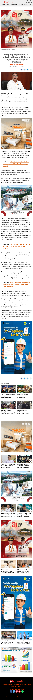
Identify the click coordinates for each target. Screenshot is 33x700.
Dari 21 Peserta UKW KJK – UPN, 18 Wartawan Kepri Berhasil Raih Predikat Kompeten (8, 396)
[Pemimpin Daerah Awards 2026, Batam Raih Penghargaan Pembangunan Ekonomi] (24, 459)
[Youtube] (19, 691)
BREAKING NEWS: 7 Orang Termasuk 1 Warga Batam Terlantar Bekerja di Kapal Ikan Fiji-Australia (8, 412)
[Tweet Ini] (24, 70)
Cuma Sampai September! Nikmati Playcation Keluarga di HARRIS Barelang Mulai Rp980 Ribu (7, 571)
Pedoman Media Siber (20, 684)
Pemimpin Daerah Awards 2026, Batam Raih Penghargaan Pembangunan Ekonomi (24, 466)
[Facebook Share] (21, 70)
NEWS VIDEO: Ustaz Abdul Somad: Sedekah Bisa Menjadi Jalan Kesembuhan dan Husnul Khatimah (24, 396)
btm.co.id (12, 64)
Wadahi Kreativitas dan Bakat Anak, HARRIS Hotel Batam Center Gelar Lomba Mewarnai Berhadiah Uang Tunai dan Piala (24, 571)
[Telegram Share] (27, 70)
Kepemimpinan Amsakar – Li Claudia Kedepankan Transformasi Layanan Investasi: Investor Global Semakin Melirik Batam (8, 515)
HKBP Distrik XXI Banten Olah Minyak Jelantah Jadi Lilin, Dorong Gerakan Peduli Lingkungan (8, 642)
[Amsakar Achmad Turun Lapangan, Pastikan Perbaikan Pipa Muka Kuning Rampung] (24, 508)
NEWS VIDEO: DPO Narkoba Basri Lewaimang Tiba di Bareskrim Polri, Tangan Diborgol (24, 412)
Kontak (10, 684)
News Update (20, 64)
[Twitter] (14, 691)
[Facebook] (11, 691)
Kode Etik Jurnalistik (16, 686)
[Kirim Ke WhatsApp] (31, 70)
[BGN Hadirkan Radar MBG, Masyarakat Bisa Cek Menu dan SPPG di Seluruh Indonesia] (24, 635)
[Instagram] (17, 691)
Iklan (29, 684)
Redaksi (4, 684)
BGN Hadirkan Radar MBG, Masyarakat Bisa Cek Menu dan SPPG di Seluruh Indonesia (23, 642)
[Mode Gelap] (27, 1)
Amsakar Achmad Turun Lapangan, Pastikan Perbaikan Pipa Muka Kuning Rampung (24, 515)
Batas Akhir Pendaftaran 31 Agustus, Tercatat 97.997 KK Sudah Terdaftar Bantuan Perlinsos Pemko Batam (8, 466)
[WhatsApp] (22, 691)
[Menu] (2, 1)
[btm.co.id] (8, 2)
